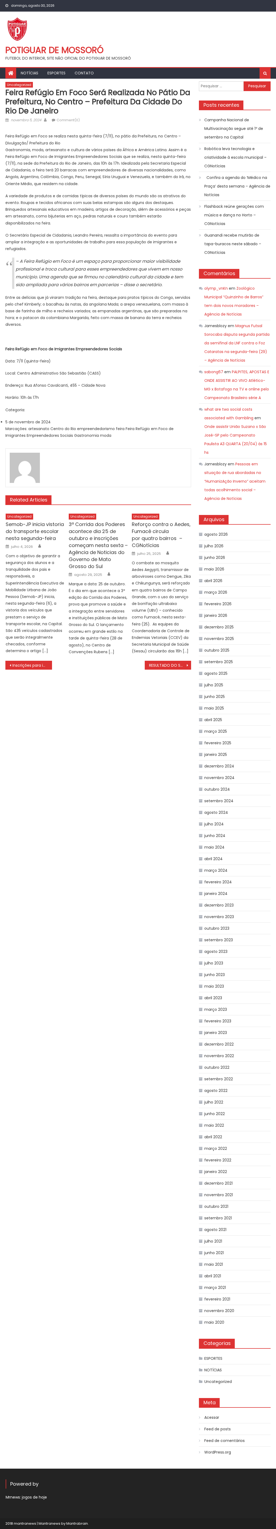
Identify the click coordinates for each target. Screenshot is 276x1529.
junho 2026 (214, 557)
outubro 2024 (217, 789)
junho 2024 (214, 835)
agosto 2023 (215, 951)
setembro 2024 (218, 801)
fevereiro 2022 (217, 1160)
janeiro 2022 (215, 1171)
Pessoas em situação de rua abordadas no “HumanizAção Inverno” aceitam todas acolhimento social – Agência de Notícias (234, 481)
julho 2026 (213, 546)
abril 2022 (213, 1137)
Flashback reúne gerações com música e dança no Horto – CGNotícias (234, 215)
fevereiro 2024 (218, 882)
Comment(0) (68, 120)
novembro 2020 (219, 1310)
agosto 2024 (216, 812)
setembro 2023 (218, 940)
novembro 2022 (219, 1055)
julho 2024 (214, 824)
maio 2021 (213, 1264)
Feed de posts (217, 1429)
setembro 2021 (218, 1218)
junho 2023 (214, 974)
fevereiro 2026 (218, 604)
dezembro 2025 (219, 627)
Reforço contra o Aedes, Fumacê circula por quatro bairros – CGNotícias (161, 535)
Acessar (211, 1417)
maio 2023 (214, 986)
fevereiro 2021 (217, 1299)
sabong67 (213, 372)
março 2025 (215, 731)
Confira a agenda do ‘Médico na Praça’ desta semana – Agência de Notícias (237, 186)
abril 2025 (213, 719)
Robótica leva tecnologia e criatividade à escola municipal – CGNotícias (235, 157)
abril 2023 (213, 998)
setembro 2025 (218, 662)
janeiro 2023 (215, 1032)
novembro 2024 (219, 777)
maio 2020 (214, 1322)
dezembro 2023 (219, 905)
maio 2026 (214, 569)
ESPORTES (56, 73)
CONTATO (84, 73)
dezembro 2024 (219, 766)
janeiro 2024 (215, 893)
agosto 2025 (215, 673)
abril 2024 (213, 859)
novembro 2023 (219, 916)
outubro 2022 (216, 1067)
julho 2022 (213, 1102)
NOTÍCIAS (29, 73)
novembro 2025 (219, 638)
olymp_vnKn (216, 288)
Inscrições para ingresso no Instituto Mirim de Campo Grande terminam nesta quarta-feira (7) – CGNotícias (32, 665)
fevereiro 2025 (217, 743)
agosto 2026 (216, 534)
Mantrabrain (77, 1523)
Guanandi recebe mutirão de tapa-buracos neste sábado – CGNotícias (232, 244)
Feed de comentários (224, 1440)
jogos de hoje (34, 1497)
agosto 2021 (215, 1229)
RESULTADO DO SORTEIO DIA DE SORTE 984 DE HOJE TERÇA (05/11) (170, 665)
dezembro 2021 (218, 1183)
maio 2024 (214, 847)
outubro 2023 (216, 928)
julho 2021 (213, 1241)
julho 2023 (213, 963)
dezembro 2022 (219, 1044)
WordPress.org (217, 1452)
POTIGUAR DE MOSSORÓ (54, 50)
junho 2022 (214, 1113)
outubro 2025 (216, 650)
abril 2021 (212, 1276)
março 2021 (215, 1287)
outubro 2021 (216, 1206)
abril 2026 (213, 580)
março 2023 (215, 1009)
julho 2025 (213, 685)
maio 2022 (214, 1125)
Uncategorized (19, 84)
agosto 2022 (215, 1090)
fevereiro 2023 (217, 1021)
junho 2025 (214, 696)
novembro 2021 (218, 1195)
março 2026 (215, 592)
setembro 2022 (218, 1079)
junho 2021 (214, 1252)
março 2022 (215, 1148)
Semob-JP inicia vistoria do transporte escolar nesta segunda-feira (35, 531)
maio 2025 (214, 708)
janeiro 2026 (215, 615)
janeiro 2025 (215, 754)
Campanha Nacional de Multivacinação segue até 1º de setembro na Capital (233, 128)
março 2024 (215, 870)
